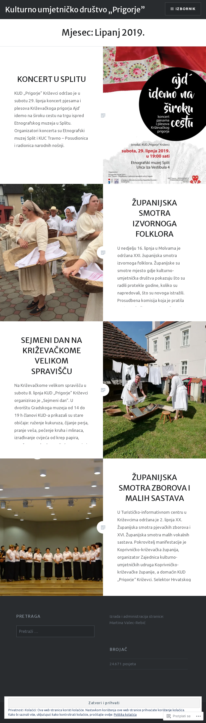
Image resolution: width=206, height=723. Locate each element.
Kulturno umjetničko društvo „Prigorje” (75, 9)
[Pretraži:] (55, 631)
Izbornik (185, 9)
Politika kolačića (125, 714)
